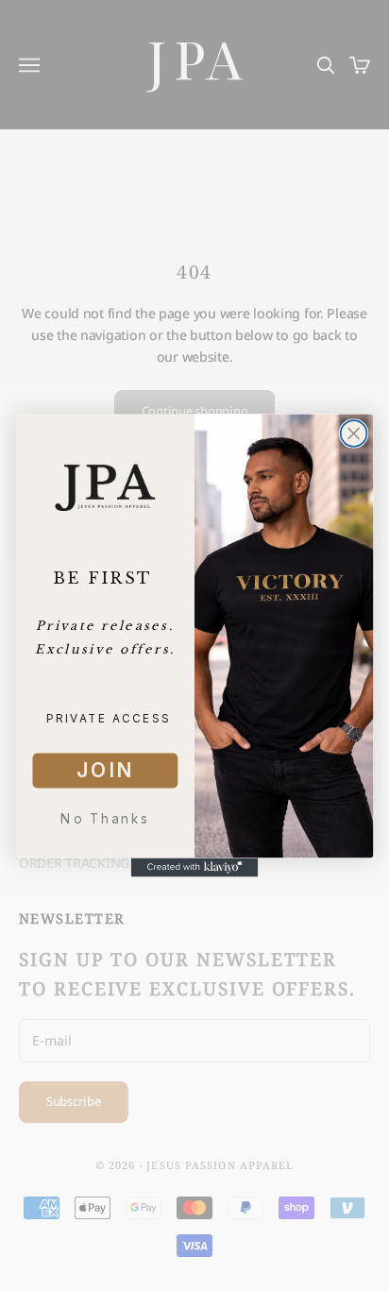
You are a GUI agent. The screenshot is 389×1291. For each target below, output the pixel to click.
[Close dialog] (354, 433)
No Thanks (104, 819)
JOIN (105, 770)
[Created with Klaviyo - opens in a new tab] (195, 867)
